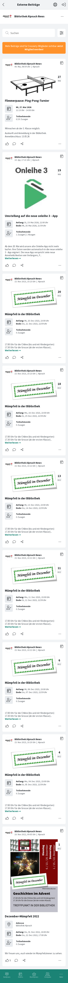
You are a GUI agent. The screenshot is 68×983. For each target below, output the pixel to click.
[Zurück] (3, 4)
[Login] (64, 4)
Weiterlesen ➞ (13, 258)
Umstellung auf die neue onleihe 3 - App (31, 216)
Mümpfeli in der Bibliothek (22, 314)
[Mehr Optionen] (60, 144)
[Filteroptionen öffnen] (61, 33)
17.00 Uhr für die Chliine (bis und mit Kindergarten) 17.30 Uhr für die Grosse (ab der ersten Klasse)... (29, 346)
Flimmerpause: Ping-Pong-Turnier (27, 100)
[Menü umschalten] (62, 16)
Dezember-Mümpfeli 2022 (22, 916)
